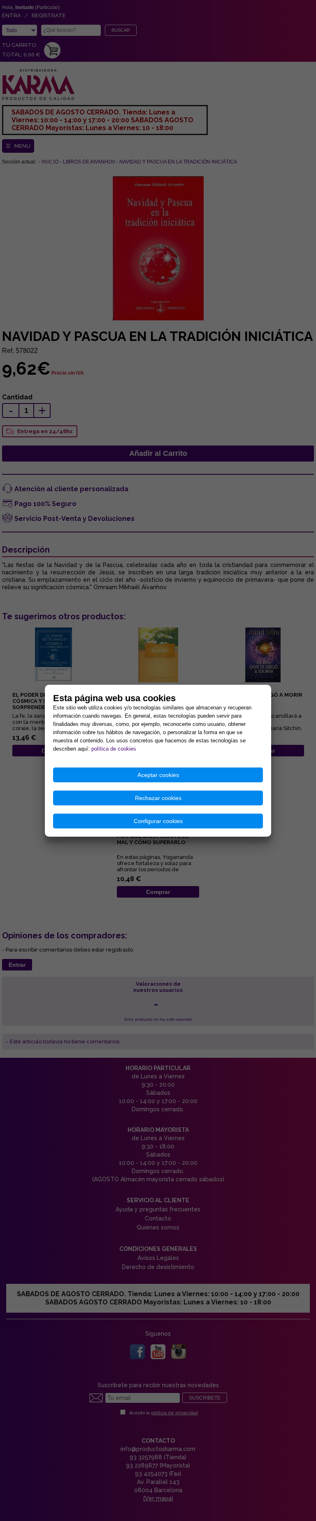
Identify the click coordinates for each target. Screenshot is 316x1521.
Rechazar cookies (158, 798)
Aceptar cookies (158, 775)
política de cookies (113, 749)
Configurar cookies (158, 821)
